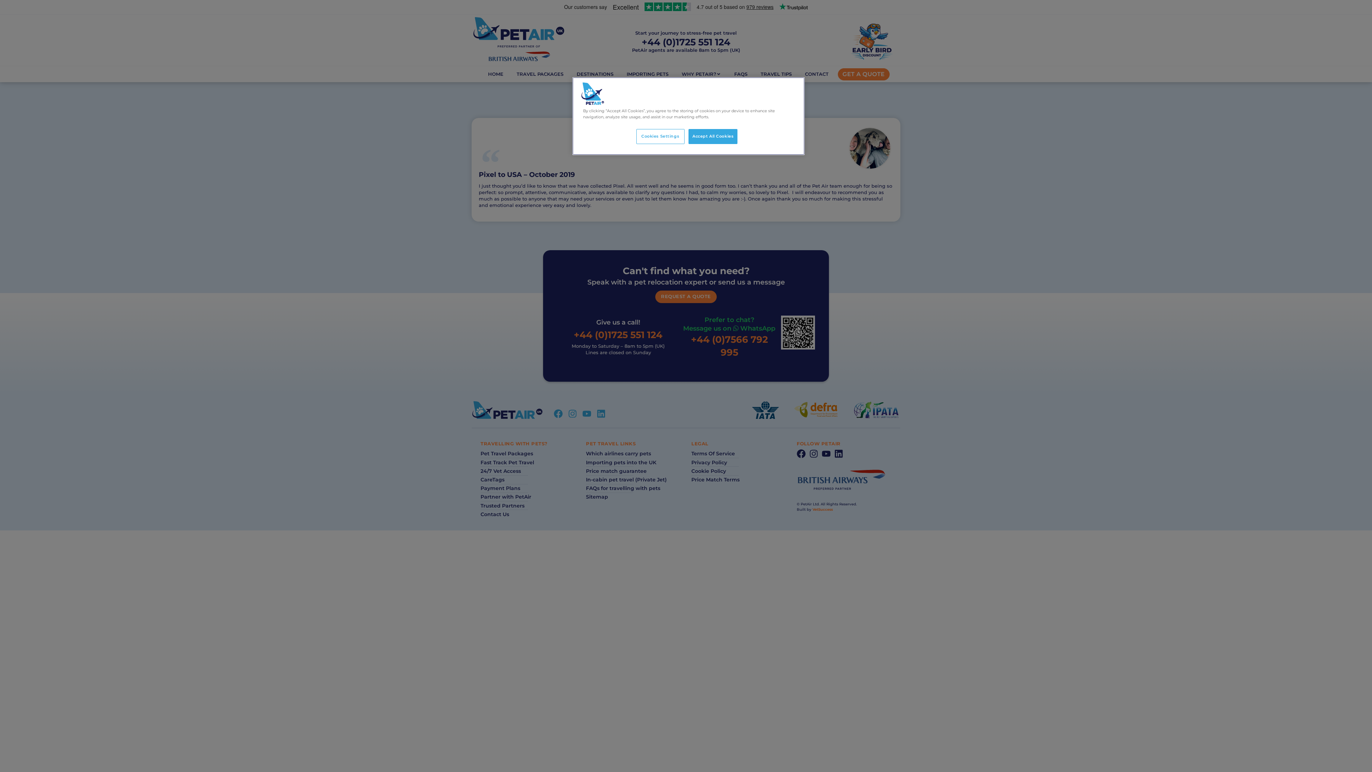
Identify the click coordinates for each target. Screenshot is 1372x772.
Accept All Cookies (713, 136)
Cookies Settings (660, 136)
